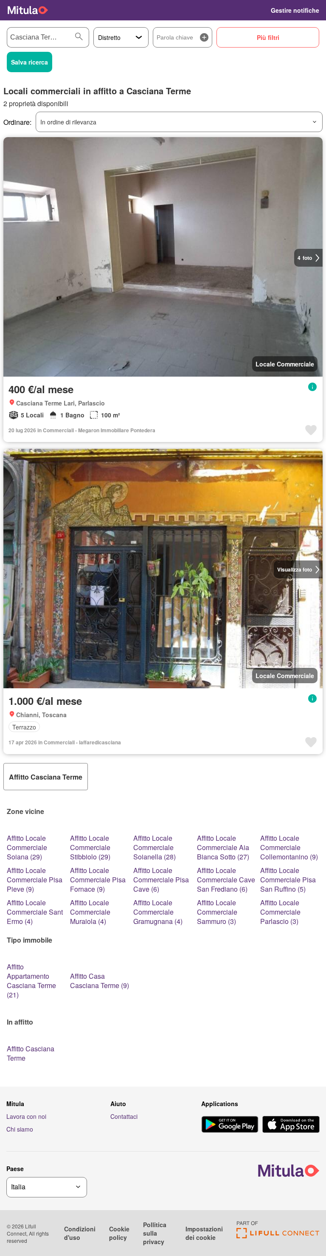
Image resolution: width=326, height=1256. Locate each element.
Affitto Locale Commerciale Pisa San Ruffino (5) (288, 879)
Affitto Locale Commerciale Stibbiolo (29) (90, 847)
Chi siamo (19, 1129)
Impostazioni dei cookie (204, 1233)
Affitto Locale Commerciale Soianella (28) (154, 847)
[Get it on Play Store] (229, 1125)
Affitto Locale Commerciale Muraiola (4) (90, 912)
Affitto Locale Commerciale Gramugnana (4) (158, 912)
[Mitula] (28, 10)
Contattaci (124, 1116)
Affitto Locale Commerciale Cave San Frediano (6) (226, 879)
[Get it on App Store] (291, 1125)
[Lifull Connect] (277, 1236)
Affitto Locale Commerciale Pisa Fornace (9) (98, 879)
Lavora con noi (26, 1116)
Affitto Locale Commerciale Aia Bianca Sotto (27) (223, 847)
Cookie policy (119, 1233)
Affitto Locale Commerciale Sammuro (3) (217, 912)
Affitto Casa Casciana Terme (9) (99, 980)
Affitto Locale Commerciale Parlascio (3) (280, 912)
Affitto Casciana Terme (30, 1053)
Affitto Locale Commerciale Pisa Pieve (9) (34, 879)
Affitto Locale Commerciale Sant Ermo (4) (35, 912)
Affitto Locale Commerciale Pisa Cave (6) (161, 879)
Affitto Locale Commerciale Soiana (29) (27, 847)
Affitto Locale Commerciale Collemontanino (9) (289, 847)
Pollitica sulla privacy (154, 1233)
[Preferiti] (259, 10)
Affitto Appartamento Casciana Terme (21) (31, 981)
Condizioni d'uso (80, 1233)
